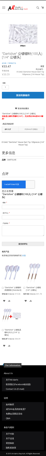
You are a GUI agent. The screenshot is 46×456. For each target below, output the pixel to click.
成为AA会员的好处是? (16, 409)
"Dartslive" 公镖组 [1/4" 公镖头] (33, 288)
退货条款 (10, 443)
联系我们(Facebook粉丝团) (18, 384)
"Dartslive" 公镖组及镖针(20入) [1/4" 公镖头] (12, 332)
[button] (4, 300)
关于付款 (10, 433)
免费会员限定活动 (14, 413)
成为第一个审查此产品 (9, 63)
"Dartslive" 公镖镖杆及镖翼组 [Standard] (12, 288)
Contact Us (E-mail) (15, 389)
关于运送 (10, 438)
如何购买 (10, 404)
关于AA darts (12, 379)
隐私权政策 (11, 447)
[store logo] (17, 8)
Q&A (8, 418)
